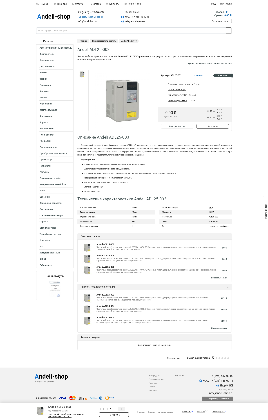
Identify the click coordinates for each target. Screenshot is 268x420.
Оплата (79, 4)
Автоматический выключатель (56, 48)
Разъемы (44, 172)
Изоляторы (45, 85)
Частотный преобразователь (222, 226)
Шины (43, 259)
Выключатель (47, 60)
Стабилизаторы (48, 228)
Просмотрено (218, 412)
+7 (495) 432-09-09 (90, 12)
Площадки (45, 141)
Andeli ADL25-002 (105, 244)
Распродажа (154, 376)
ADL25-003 (213, 217)
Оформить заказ (220, 21)
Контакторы (46, 116)
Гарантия (62, 4)
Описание (141, 412)
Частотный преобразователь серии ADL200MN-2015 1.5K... (66, 415)
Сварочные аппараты (51, 203)
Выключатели (47, 54)
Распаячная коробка (50, 178)
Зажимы (44, 72)
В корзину (213, 126)
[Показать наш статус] (55, 288)
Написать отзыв (173, 358)
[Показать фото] (82, 74)
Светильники (46, 209)
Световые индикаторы (51, 215)
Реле (42, 190)
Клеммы (44, 91)
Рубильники (46, 265)
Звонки (43, 79)
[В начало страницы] (230, 411)
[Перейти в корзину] (211, 14)
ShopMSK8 (226, 385)
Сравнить (186, 412)
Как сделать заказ (165, 412)
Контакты (114, 4)
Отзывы (151, 412)
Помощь (44, 4)
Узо (41, 246)
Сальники (45, 197)
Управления (46, 103)
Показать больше (219, 278)
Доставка (95, 4)
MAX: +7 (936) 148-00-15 (137, 17)
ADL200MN (213, 221)
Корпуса (44, 122)
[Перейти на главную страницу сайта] (53, 17)
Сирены (44, 221)
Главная (83, 41)
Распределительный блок (53, 184)
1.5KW (211, 212)
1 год (211, 207)
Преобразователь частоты (53, 153)
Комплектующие (48, 110)
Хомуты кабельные (50, 252)
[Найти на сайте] (229, 30)
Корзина (201, 412)
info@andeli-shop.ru (220, 393)
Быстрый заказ (177, 126)
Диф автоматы (47, 66)
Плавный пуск (47, 134)
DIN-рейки (45, 240)
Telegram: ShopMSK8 (135, 21)
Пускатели (45, 166)
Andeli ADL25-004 (105, 255)
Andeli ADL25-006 (105, 267)
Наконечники (47, 128)
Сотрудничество (156, 379)
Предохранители (48, 147)
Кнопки (43, 97)
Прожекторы (46, 159)
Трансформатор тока (50, 234)
